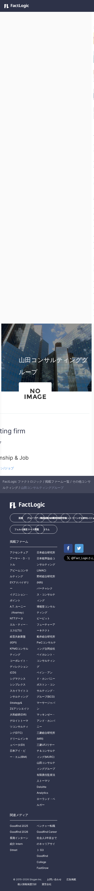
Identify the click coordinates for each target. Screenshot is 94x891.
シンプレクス (18, 684)
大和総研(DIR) (18, 714)
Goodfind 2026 (19, 831)
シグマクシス (18, 678)
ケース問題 (33, 529)
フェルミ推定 (21, 529)
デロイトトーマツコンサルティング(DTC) (19, 726)
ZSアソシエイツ (19, 708)
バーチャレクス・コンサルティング (46, 594)
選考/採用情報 (60, 518)
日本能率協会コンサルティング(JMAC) (46, 564)
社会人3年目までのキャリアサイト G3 (47, 844)
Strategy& (16, 702)
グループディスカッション (35, 518)
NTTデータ (16, 618)
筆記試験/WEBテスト (48, 518)
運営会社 (46, 884)
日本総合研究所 (46, 552)
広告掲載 (71, 879)
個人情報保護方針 (27, 884)
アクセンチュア (19, 552)
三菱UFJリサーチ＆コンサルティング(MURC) (46, 750)
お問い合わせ (54, 879)
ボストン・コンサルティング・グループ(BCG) (46, 690)
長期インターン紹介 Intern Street (19, 844)
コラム (46, 529)
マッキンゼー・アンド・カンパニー (46, 720)
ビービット (43, 618)
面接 (21, 518)
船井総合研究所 (46, 636)
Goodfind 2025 (19, 825)
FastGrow (43, 868)
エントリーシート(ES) (74, 518)
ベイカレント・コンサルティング (46, 660)
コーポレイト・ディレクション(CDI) (19, 666)
